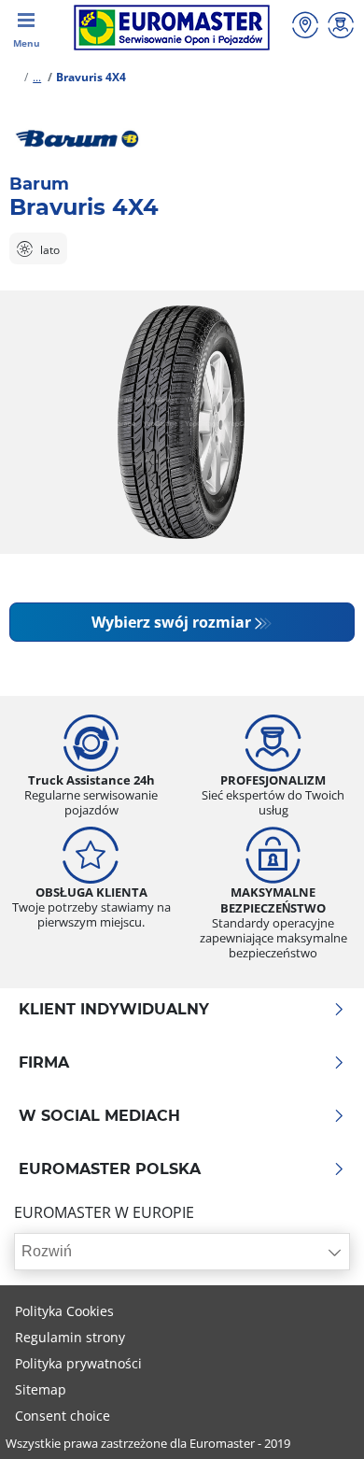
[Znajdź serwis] (305, 28)
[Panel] (340, 28)
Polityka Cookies (64, 1311)
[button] (37, 77)
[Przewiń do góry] (315, 1419)
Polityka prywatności (78, 1363)
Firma (44, 1062)
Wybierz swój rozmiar (171, 622)
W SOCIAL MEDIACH (99, 1116)
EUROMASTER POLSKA (110, 1169)
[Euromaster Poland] (171, 27)
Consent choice (62, 1415)
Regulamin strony (70, 1337)
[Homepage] (13, 77)
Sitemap (40, 1389)
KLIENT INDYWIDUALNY (114, 1009)
